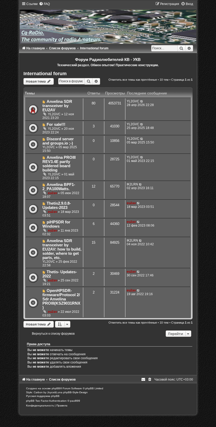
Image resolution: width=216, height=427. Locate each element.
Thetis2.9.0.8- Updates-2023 (56, 205)
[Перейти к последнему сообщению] (142, 101)
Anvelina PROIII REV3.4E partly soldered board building (59, 163)
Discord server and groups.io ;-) (58, 141)
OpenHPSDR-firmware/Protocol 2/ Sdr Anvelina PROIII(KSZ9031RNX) (61, 299)
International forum (45, 73)
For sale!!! (56, 124)
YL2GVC (54, 114)
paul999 (75, 400)
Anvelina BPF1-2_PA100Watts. (58, 187)
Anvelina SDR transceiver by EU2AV (57, 105)
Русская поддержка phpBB (43, 396)
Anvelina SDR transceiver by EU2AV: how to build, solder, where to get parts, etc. (61, 249)
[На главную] (107, 23)
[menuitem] (44, 4)
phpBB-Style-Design (75, 392)
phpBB (56, 388)
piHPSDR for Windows (56, 224)
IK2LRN (132, 184)
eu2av (52, 193)
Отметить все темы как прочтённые (133, 79)
